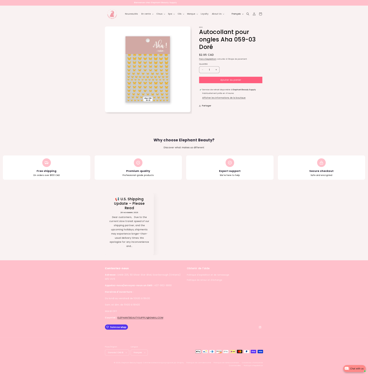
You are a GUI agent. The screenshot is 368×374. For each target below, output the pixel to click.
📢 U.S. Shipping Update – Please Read (129, 203)
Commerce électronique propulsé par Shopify (163, 362)
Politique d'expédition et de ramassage (208, 274)
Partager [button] (206, 105)
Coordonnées (235, 365)
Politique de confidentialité (198, 362)
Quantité (203, 64)
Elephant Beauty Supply (131, 362)
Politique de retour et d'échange (204, 280)
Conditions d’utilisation (252, 362)
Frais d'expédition (207, 59)
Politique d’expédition (253, 365)
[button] (147, 14)
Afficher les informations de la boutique (224, 97)
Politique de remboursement (226, 362)
